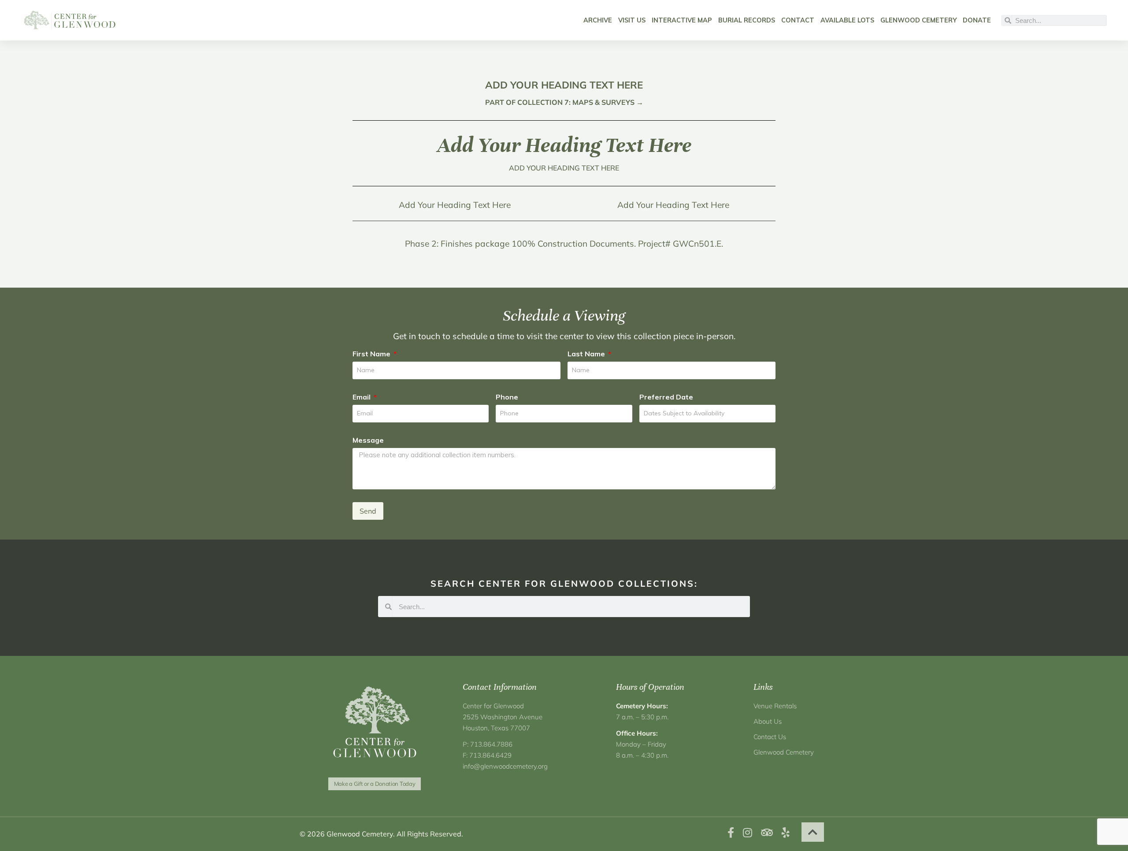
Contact (797, 20)
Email (362, 396)
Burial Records (746, 20)
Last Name (587, 353)
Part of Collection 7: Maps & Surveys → (564, 102)
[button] (812, 832)
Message (368, 440)
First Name (372, 353)
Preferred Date (666, 396)
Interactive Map (682, 20)
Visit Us (632, 20)
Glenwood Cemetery (918, 20)
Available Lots (847, 20)
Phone (507, 396)
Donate (977, 20)
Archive (597, 20)
